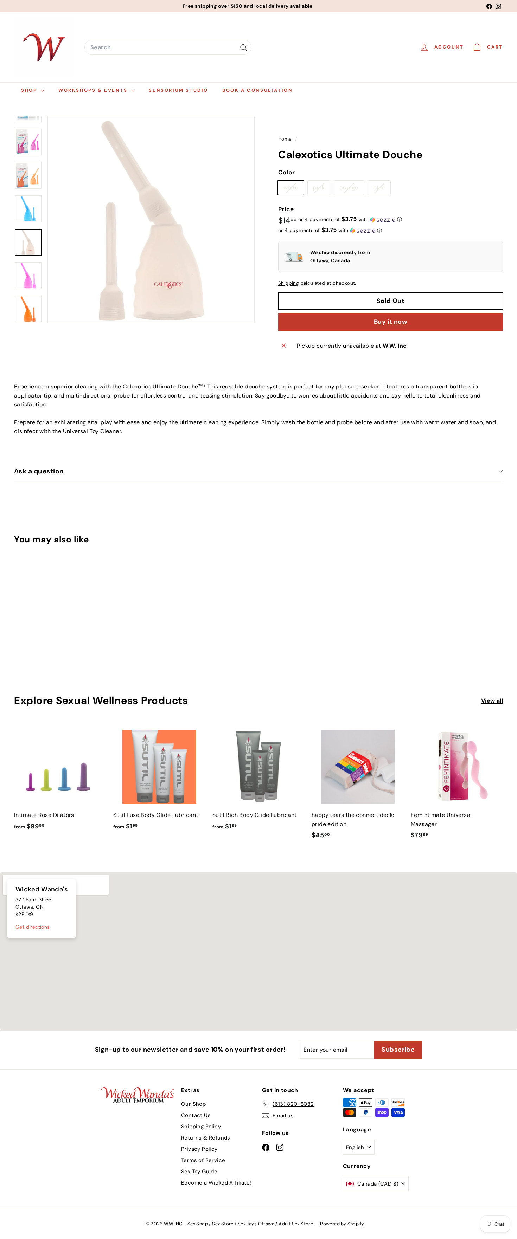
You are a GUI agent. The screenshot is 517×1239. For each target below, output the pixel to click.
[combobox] (167, 47)
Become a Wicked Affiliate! (216, 1182)
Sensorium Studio (178, 90)
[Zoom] (151, 219)
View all (492, 700)
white (293, 189)
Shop (30, 90)
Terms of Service (203, 1160)
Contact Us (196, 1115)
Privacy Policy (199, 1149)
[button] (350, 219)
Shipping (288, 283)
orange (351, 189)
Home (285, 139)
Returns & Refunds (205, 1137)
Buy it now (391, 321)
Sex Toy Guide (199, 1171)
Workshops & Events (93, 90)
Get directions (32, 927)
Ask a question (39, 471)
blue (381, 189)
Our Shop (193, 1104)
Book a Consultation (257, 90)
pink (321, 189)
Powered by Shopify (342, 1224)
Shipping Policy (201, 1126)
